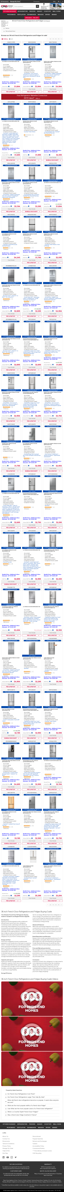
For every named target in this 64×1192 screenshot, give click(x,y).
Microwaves (11, 14)
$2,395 (59, 155)
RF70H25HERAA (32, 792)
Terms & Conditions (8, 1143)
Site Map (5, 1153)
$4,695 (17, 784)
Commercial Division (39, 1148)
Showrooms (36, 1)
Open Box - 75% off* (32, 18)
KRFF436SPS (32, 424)
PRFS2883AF (32, 474)
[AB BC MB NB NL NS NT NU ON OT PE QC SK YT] (54, 1)
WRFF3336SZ (32, 102)
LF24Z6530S (11, 474)
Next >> (62, 39)
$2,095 (59, 257)
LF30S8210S (11, 846)
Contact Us (6, 1139)
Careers (35, 1143)
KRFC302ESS (11, 214)
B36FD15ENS (52, 424)
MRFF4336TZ (11, 690)
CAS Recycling (37, 1153)
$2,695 (17, 522)
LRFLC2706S (11, 102)
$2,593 (59, 630)
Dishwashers (31, 14)
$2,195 (17, 733)
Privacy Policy (6, 1146)
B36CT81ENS (11, 638)
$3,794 (59, 416)
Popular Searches (38, 1139)
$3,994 (38, 86)
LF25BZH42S (32, 266)
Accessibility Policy (38, 1146)
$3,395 (38, 206)
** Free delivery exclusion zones (42, 1151)
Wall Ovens (56, 11)
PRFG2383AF (32, 319)
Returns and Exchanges (40, 1141)
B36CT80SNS (53, 42)
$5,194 (17, 206)
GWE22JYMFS (53, 163)
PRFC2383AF (32, 690)
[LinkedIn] (3, 1158)
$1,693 (59, 365)
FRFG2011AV (52, 319)
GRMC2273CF (32, 741)
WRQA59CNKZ (32, 214)
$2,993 (38, 733)
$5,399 (38, 895)
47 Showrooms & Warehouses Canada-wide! (44, 7)
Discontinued (37, 630)
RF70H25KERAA (52, 474)
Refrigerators (23, 11)
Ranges (39, 11)
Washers (41, 14)
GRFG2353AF (53, 530)
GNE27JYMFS (11, 42)
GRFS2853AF (52, 587)
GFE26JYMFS (53, 741)
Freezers (32, 11)
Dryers (47, 14)
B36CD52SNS (32, 42)
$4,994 (59, 86)
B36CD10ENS (53, 846)
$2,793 (38, 522)
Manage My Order (15, 1)
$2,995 (38, 579)
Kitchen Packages (10, 11)
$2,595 (38, 466)
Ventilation (21, 14)
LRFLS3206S (31, 587)
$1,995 (38, 155)
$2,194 (59, 784)
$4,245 (17, 257)
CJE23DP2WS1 (53, 638)
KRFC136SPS (11, 530)
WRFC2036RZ (53, 690)
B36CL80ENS (11, 163)
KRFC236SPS (32, 163)
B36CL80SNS (53, 266)
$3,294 (59, 895)
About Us (5, 1136)
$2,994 (17, 416)
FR (62, 1)
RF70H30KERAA (32, 638)
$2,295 (38, 311)
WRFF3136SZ (11, 424)
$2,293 (38, 416)
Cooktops (47, 11)
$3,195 (17, 838)
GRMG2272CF (53, 792)
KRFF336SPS (52, 102)
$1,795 (38, 257)
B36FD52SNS (52, 373)
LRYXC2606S (32, 530)
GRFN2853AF (32, 373)
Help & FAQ (6, 1151)
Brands (54, 14)
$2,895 (17, 311)
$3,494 (17, 630)
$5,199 (59, 681)
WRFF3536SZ (53, 214)
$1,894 (17, 86)
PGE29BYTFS (11, 587)
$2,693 (38, 365)
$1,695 (17, 155)
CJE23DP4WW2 (32, 846)
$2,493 (59, 579)
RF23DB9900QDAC (11, 741)
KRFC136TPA (11, 792)
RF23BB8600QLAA (11, 319)
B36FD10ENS (11, 373)
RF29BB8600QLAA (11, 266)
